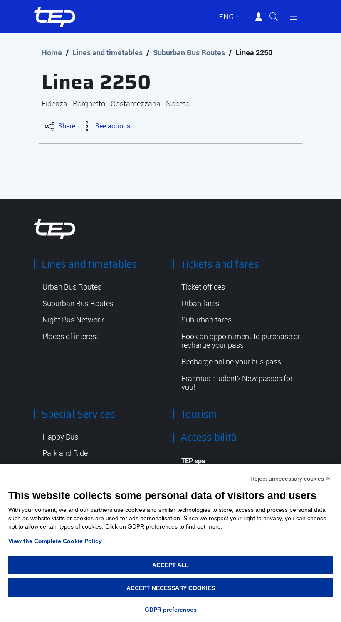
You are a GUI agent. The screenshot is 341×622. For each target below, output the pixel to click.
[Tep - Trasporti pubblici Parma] (55, 228)
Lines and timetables (107, 52)
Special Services (78, 414)
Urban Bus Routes (71, 287)
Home (52, 52)
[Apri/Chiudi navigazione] (292, 16)
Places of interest (70, 336)
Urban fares (200, 303)
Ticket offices (203, 287)
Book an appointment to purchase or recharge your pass (240, 341)
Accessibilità (208, 437)
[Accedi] (259, 17)
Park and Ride (65, 453)
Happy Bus (60, 437)
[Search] (274, 17)
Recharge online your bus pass (231, 361)
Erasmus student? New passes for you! (237, 383)
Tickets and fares (219, 264)
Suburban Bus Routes (189, 52)
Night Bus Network (73, 320)
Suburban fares (206, 320)
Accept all (170, 565)
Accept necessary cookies (170, 588)
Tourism (198, 414)
